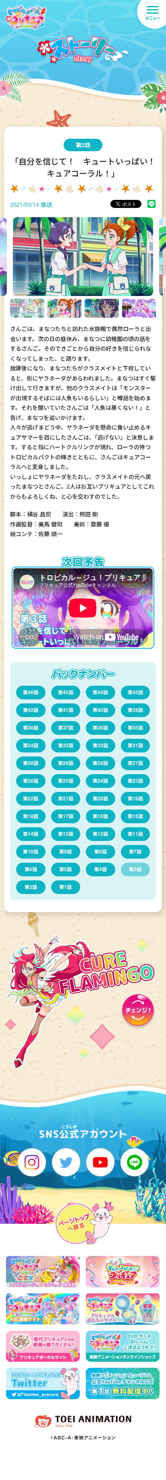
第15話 (135, 816)
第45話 (65, 692)
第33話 (65, 745)
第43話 (135, 692)
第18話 (30, 816)
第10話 (30, 851)
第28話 (100, 763)
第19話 (135, 798)
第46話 (30, 692)
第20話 (100, 798)
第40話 (100, 709)
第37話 (65, 727)
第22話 (30, 798)
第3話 (135, 869)
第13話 (65, 833)
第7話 (135, 851)
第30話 (30, 763)
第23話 (135, 780)
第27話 (135, 763)
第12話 (100, 833)
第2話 (31, 886)
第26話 (30, 780)
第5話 (65, 869)
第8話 (100, 851)
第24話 (100, 780)
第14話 (30, 833)
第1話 (65, 886)
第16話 (100, 816)
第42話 (30, 709)
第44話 (100, 692)
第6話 (31, 869)
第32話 (100, 745)
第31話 (135, 745)
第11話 (135, 833)
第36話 (100, 727)
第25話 (65, 780)
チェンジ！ (138, 1012)
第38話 (30, 727)
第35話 (135, 727)
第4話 (100, 869)
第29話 (65, 763)
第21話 (65, 798)
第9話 (65, 851)
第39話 (135, 709)
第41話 (65, 709)
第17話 (65, 816)
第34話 (30, 745)
